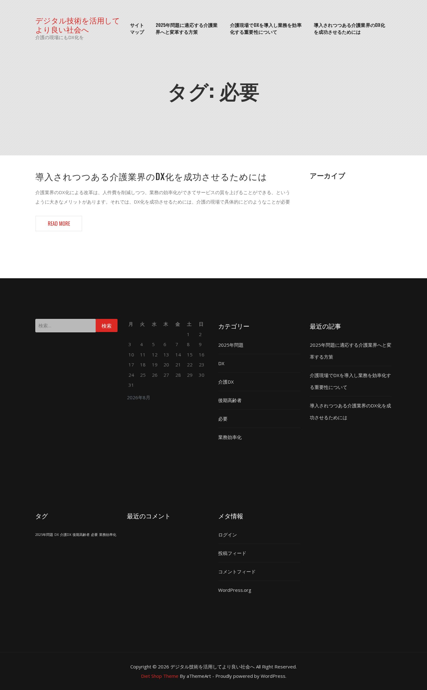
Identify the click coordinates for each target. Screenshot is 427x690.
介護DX (226, 382)
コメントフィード (237, 571)
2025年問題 (231, 345)
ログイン (227, 534)
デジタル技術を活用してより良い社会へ (77, 25)
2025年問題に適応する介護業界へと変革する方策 (187, 28)
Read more (59, 223)
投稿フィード (232, 553)
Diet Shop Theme (159, 676)
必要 (223, 419)
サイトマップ (137, 28)
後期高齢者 (230, 400)
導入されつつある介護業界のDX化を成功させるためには (349, 28)
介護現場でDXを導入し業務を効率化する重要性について (266, 28)
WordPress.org (234, 590)
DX (221, 363)
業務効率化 (230, 437)
